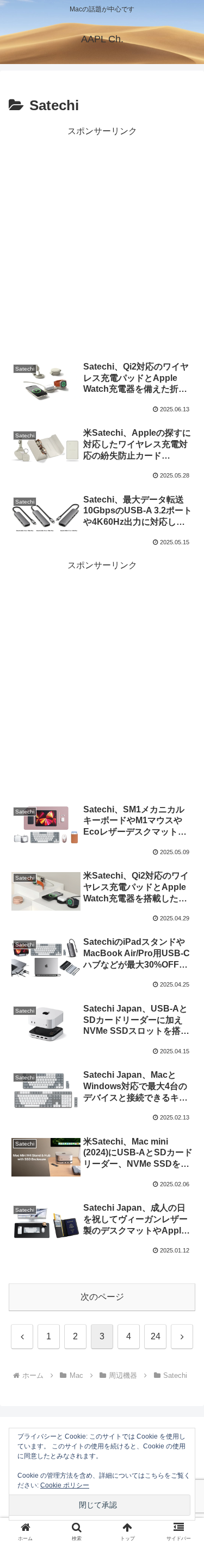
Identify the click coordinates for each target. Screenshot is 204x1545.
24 (155, 1336)
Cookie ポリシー (64, 1485)
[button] (182, 1370)
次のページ (102, 1296)
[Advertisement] (102, 241)
